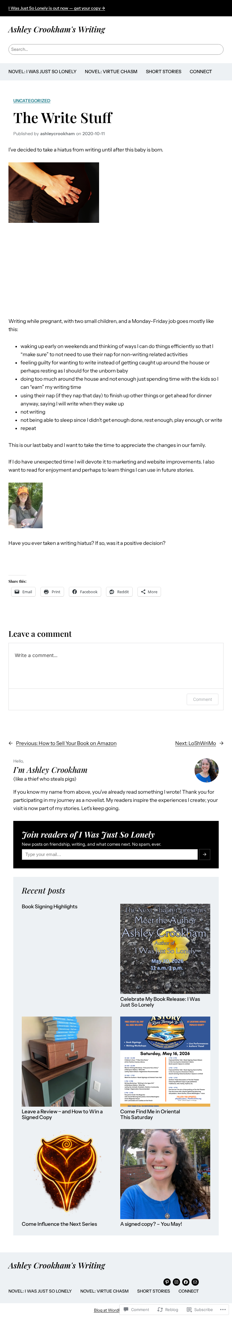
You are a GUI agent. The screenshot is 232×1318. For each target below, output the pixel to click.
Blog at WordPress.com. (116, 1310)
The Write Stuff (62, 117)
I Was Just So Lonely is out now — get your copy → (56, 8)
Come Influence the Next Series (59, 1224)
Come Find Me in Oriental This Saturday (150, 1115)
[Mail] (195, 1282)
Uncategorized (31, 100)
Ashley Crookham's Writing (56, 29)
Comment (202, 699)
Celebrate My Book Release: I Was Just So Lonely (160, 1002)
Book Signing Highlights (49, 907)
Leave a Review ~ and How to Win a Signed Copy (62, 1115)
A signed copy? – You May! (151, 1224)
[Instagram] (176, 1282)
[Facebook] (185, 1282)
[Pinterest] (167, 1282)
